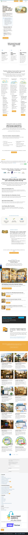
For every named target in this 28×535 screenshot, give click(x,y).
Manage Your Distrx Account (5, 493)
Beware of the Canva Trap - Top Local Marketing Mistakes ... (7, 430)
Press (2, 502)
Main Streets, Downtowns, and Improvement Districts (8, 489)
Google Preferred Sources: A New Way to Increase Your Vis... (7, 380)
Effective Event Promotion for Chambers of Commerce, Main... (19, 447)
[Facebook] (1, 266)
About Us (3, 496)
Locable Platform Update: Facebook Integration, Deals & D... (7, 364)
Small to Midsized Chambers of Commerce (7, 490)
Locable (11, 533)
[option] (4, 172)
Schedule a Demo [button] (14, 152)
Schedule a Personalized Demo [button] (14, 252)
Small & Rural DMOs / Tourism (5, 491)
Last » (17, 454)
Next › (14, 454)
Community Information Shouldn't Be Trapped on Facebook (20, 364)
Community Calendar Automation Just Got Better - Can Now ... (20, 430)
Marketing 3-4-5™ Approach (5, 479)
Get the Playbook (21, 317)
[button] (26, 1)
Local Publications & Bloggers (5, 492)
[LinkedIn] (1, 269)
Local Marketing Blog (4, 483)
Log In (2, 529)
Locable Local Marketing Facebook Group (7, 503)
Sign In (21, 1)
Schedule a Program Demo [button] (14, 347)
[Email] (1, 271)
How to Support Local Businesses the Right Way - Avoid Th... (20, 397)
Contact (3, 504)
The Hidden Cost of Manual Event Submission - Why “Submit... (20, 380)
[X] (1, 267)
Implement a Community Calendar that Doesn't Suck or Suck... (7, 447)
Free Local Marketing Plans (5, 480)
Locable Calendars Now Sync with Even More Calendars (20, 414)
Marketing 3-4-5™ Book (4, 482)
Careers (3, 497)
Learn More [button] (4, 115)
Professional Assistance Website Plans (6, 478)
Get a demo (16, 1)
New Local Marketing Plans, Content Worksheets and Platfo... (7, 397)
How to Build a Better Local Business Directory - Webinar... (7, 414)
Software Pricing (4, 477)
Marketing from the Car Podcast (5, 481)
